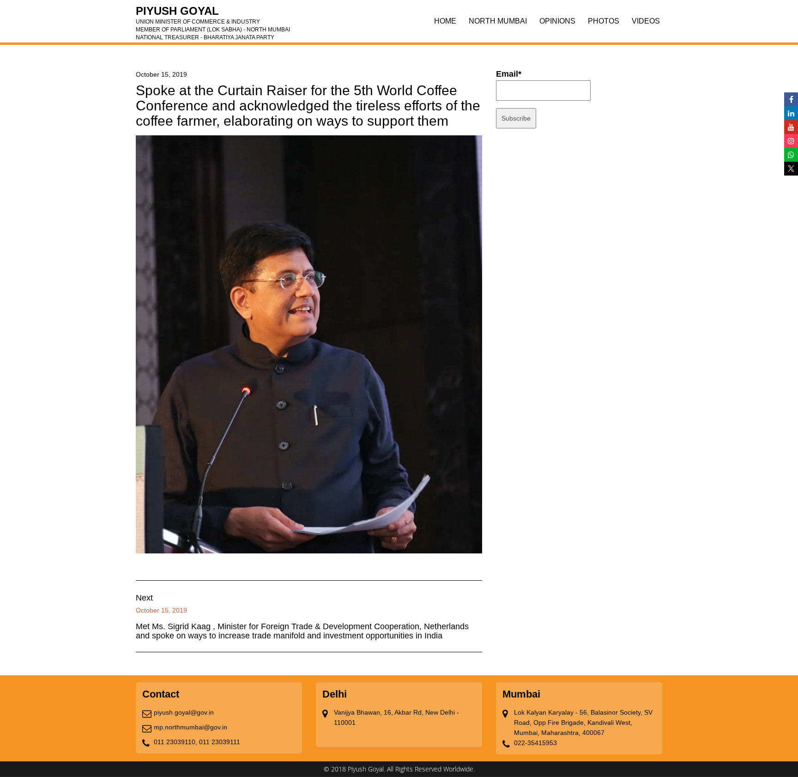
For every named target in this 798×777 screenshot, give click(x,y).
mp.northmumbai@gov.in (190, 727)
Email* (508, 74)
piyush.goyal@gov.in (184, 712)
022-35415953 (535, 743)
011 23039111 (219, 742)
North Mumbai (498, 21)
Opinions (557, 21)
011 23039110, (175, 742)
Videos (646, 21)
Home (445, 21)
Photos (603, 21)
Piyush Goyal (213, 14)
